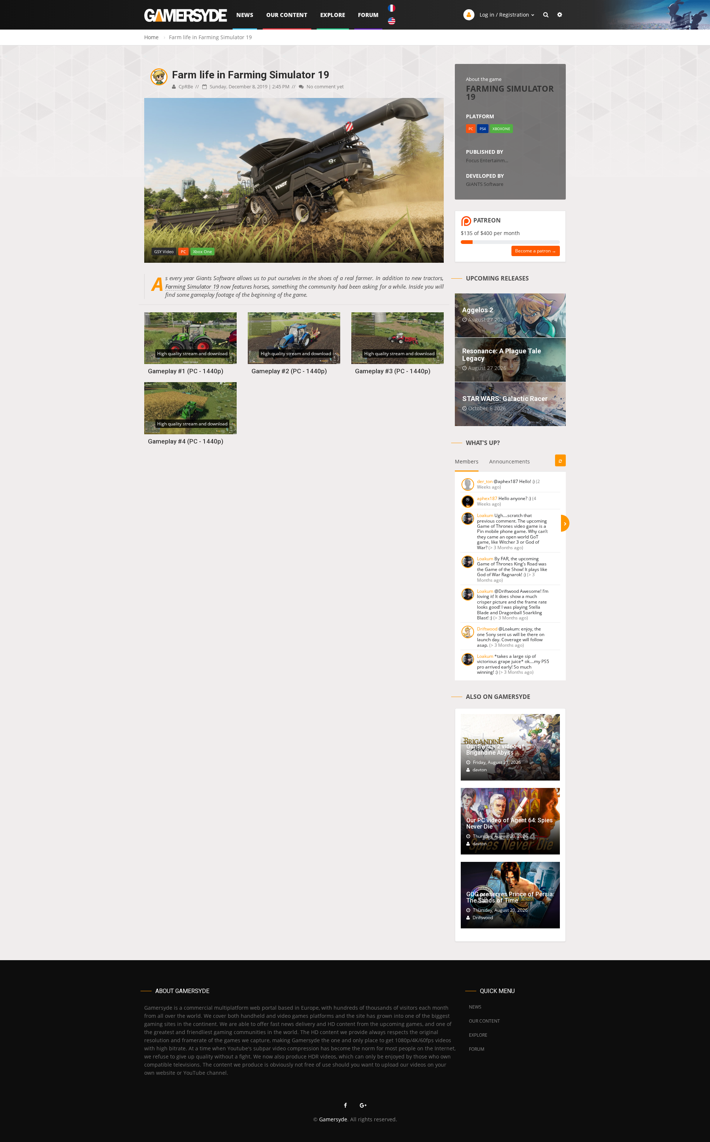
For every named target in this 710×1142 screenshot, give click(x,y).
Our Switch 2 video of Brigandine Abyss (495, 750)
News (244, 14)
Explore (332, 14)
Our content (286, 14)
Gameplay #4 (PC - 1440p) (185, 441)
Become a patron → (535, 251)
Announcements (509, 461)
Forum (368, 14)
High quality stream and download (192, 353)
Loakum (485, 515)
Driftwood (487, 629)
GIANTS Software (484, 184)
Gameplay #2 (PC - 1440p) (289, 371)
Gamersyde (333, 1119)
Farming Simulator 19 (192, 286)
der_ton (485, 481)
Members (467, 461)
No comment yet (324, 86)
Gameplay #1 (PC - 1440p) (185, 371)
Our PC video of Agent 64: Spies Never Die (509, 823)
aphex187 (487, 498)
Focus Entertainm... (487, 160)
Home (151, 37)
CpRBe (185, 86)
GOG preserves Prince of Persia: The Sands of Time (510, 897)
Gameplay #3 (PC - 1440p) (392, 371)
